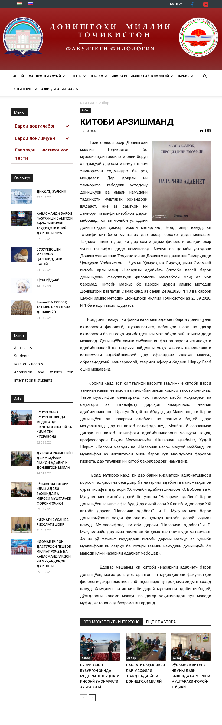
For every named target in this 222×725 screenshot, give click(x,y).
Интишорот (23, 89)
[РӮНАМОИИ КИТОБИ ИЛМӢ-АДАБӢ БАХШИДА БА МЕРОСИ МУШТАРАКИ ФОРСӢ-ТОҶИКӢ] (191, 647)
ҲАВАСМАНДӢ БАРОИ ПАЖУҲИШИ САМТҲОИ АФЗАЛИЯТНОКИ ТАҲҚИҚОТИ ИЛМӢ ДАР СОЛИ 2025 (55, 223)
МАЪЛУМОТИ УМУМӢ (45, 76)
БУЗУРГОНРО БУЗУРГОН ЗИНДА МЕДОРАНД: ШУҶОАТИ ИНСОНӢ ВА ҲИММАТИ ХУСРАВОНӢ (99, 676)
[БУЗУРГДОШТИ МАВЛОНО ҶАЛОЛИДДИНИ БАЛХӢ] (21, 254)
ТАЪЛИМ (96, 76)
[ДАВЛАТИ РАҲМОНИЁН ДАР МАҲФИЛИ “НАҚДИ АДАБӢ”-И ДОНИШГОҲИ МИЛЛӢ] (145, 647)
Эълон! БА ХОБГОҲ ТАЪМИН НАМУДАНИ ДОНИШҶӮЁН (53, 307)
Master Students (28, 363)
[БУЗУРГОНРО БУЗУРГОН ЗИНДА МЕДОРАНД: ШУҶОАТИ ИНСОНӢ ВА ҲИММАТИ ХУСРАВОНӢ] (100, 647)
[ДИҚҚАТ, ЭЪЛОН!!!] (21, 196)
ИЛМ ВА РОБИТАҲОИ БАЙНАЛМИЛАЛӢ (140, 76)
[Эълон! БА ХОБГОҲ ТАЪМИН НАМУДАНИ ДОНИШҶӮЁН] (21, 307)
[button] (204, 76)
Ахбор (85, 110)
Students (22, 355)
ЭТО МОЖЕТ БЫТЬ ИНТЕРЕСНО (111, 622)
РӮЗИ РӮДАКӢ (48, 280)
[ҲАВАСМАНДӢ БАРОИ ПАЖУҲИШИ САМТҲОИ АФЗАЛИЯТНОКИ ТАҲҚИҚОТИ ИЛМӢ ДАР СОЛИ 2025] (21, 218)
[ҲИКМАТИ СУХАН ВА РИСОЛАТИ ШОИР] (21, 525)
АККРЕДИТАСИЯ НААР (57, 89)
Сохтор (75, 76)
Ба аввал (87, 102)
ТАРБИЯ (183, 76)
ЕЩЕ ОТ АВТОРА (161, 622)
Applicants (23, 347)
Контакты (177, 4)
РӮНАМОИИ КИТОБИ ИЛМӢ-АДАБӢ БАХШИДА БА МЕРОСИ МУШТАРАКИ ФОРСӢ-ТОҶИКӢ (190, 676)
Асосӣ (18, 76)
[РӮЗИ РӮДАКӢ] (21, 285)
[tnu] (111, 39)
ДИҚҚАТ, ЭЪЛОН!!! (51, 192)
